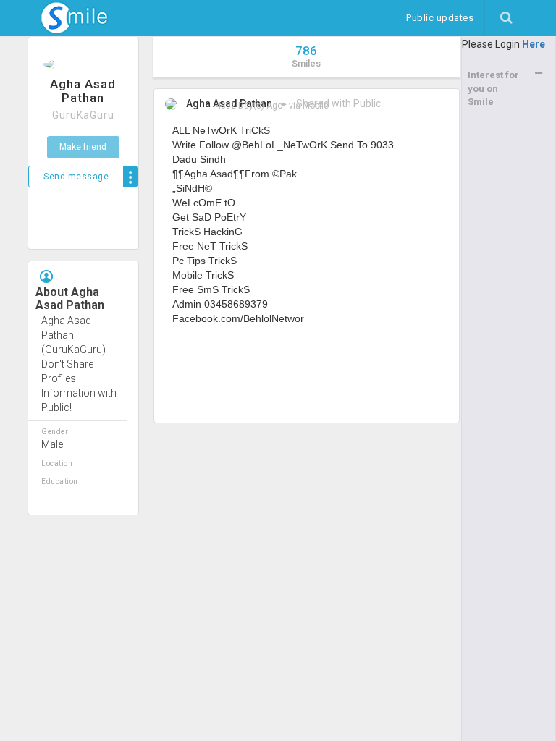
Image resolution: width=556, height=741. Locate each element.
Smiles (306, 56)
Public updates (445, 17)
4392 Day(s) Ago (249, 106)
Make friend (82, 147)
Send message (76, 177)
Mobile (316, 106)
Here (533, 44)
